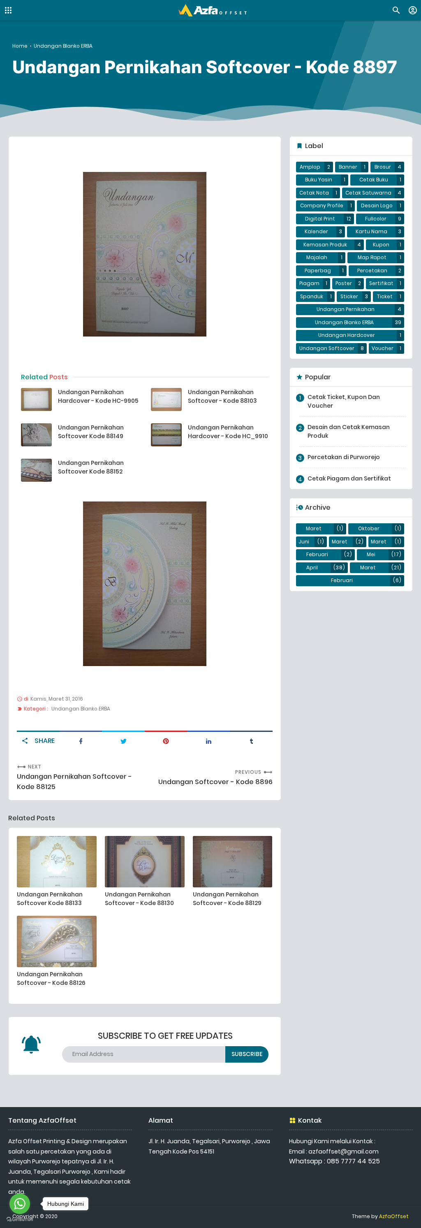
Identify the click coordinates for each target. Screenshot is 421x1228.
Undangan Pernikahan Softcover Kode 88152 (91, 467)
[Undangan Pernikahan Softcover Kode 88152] (36, 470)
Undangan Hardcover (346, 335)
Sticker (349, 296)
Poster (343, 283)
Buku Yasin (318, 179)
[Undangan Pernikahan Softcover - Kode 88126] (57, 941)
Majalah (316, 257)
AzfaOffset (394, 1216)
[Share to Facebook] (81, 740)
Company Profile (321, 205)
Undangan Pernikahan (346, 309)
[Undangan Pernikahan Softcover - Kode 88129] (233, 861)
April (312, 567)
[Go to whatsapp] (19, 1203)
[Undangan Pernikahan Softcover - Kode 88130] (145, 861)
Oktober (368, 528)
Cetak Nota (314, 193)
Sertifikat (381, 283)
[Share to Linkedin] (208, 740)
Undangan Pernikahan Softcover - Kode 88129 (227, 898)
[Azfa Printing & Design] (212, 10)
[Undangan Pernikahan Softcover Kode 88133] (57, 861)
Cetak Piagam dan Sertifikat (349, 478)
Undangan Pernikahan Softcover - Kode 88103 (222, 396)
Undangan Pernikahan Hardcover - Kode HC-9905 (98, 396)
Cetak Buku (373, 179)
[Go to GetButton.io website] (20, 1219)
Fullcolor (375, 219)
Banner (348, 167)
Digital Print (320, 219)
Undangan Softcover (326, 348)
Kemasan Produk (325, 244)
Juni (303, 542)
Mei (371, 554)
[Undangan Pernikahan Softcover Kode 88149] (36, 434)
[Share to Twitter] (123, 740)
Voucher (382, 348)
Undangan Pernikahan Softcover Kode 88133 (50, 898)
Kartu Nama (371, 231)
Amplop (310, 167)
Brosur (383, 167)
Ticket (385, 296)
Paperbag (318, 270)
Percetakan (372, 270)
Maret (314, 528)
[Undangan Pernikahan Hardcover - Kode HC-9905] (36, 399)
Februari (317, 554)
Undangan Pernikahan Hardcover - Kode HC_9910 (228, 431)
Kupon (381, 244)
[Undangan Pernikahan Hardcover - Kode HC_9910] (166, 434)
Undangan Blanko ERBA (80, 709)
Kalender (316, 231)
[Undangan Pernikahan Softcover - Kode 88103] (166, 399)
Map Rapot (372, 257)
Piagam (309, 283)
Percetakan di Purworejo (344, 457)
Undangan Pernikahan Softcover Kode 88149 (91, 431)
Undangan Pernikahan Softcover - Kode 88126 (51, 978)
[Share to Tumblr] (251, 740)
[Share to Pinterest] (166, 740)
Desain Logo (377, 205)
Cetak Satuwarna (368, 193)
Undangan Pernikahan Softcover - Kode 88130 (139, 898)
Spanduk (311, 296)
